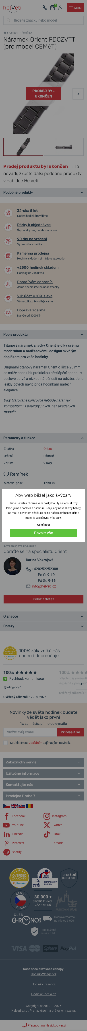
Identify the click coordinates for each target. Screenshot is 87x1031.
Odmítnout (43, 524)
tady (58, 517)
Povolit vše (43, 533)
